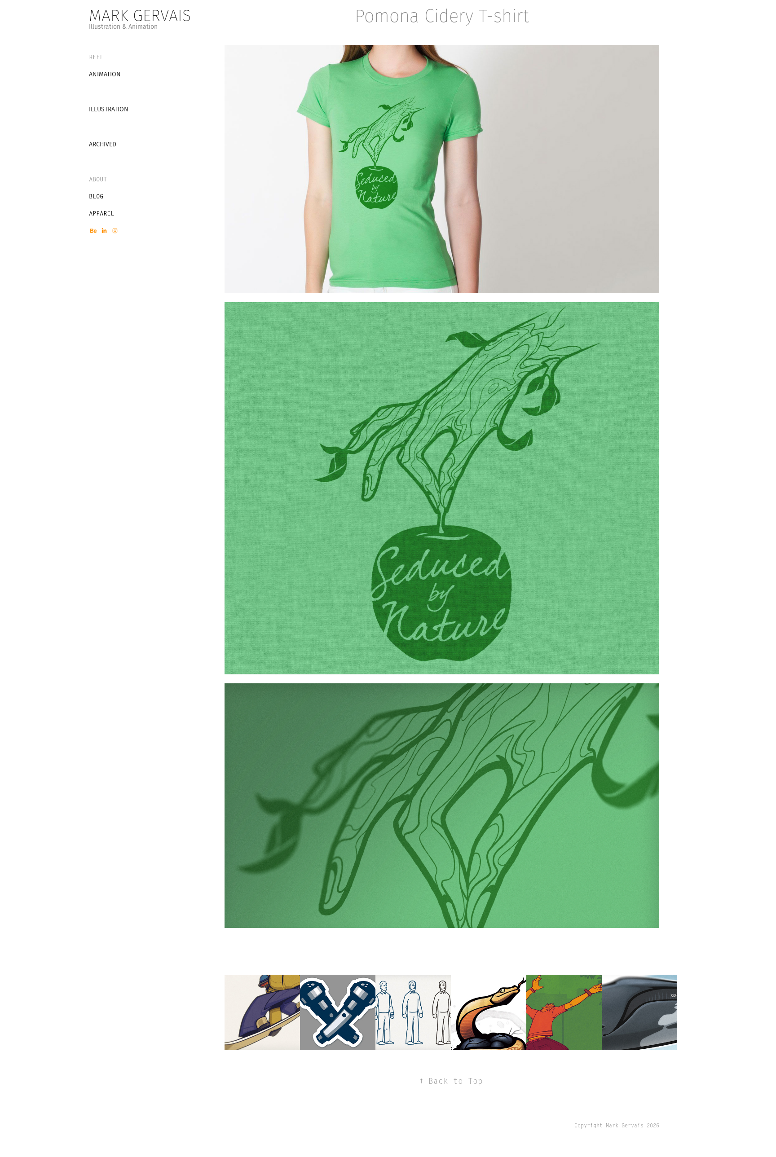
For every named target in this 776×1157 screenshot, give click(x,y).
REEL (96, 57)
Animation (105, 74)
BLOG (96, 196)
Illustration (108, 109)
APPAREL (101, 213)
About (98, 179)
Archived (102, 144)
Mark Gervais (140, 15)
